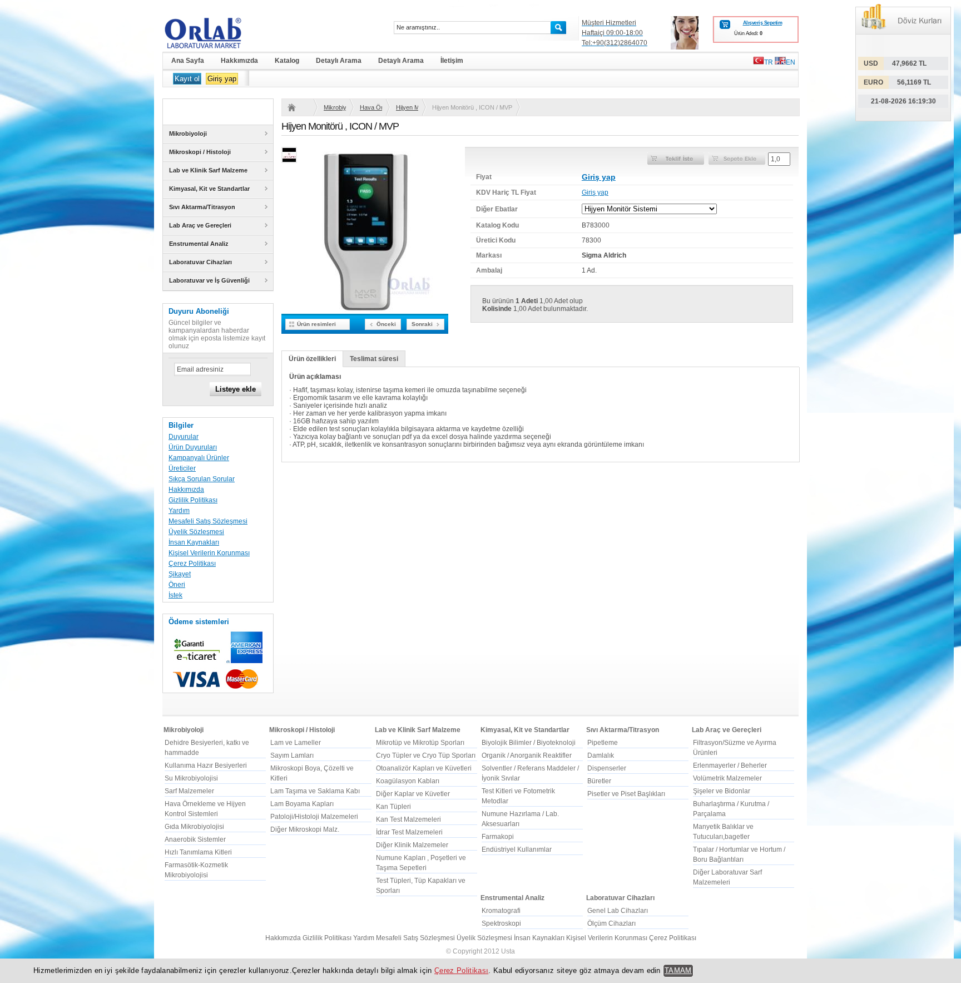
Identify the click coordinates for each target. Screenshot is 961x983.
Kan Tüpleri (393, 807)
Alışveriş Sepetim (762, 23)
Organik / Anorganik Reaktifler (527, 755)
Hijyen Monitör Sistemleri (407, 107)
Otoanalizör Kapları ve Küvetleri (424, 768)
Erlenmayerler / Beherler (730, 765)
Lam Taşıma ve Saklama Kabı (315, 791)
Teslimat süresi (374, 359)
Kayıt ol (187, 79)
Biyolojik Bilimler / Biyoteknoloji (529, 743)
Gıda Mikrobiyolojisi (194, 827)
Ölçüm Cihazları (611, 923)
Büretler (599, 781)
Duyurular (184, 437)
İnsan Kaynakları (194, 542)
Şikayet (180, 574)
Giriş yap (221, 79)
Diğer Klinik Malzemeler (412, 845)
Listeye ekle (235, 389)
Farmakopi (498, 837)
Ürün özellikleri (312, 359)
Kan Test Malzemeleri (408, 819)
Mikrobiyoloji (335, 107)
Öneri (177, 585)
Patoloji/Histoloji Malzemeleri (314, 817)
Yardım (179, 511)
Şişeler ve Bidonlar (721, 791)
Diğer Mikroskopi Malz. (304, 829)
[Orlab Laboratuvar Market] (218, 33)
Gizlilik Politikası (193, 500)
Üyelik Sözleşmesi (196, 532)
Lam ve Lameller (295, 743)
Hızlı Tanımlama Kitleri (198, 852)
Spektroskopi (501, 923)
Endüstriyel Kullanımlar (517, 849)
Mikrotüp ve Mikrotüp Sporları (420, 743)
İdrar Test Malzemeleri (409, 832)
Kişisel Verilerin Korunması (209, 553)
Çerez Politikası (192, 563)
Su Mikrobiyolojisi (191, 778)
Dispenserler (606, 768)
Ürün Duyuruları (193, 447)
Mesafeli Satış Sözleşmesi (208, 521)
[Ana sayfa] (299, 107)
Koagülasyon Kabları (407, 781)
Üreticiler (182, 468)
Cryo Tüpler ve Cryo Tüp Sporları (425, 755)
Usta (508, 951)
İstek (175, 595)
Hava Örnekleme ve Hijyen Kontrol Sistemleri (371, 107)
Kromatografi (501, 911)
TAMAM (678, 970)
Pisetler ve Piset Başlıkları (626, 794)
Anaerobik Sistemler (195, 839)
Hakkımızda (186, 489)
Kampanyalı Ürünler (199, 458)
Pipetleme (602, 743)
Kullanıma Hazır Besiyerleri (206, 765)
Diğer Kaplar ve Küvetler (413, 794)
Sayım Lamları (292, 755)
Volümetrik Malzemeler (727, 778)
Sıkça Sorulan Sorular (202, 479)
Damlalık (600, 755)
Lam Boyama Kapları (302, 804)
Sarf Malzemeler (189, 791)
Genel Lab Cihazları (617, 911)
